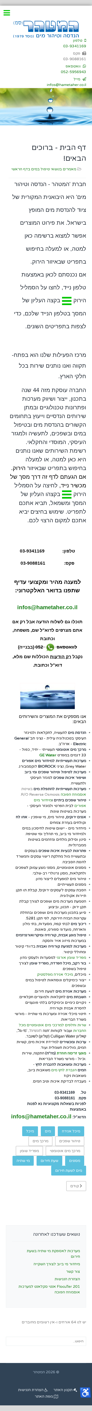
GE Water (47, 755)
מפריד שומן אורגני (71, 957)
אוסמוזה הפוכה (73, 794)
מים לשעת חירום (68, 1170)
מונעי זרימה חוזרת (71, 1053)
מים (48, 1131)
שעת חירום (49, 1160)
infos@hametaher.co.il (47, 607)
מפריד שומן (29, 1151)
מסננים (74, 1160)
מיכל (30, 1131)
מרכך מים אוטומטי (65, 1151)
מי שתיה (23, 1160)
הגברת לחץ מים (64, 1070)
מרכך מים (40, 1141)
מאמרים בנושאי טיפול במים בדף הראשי (43, 169)
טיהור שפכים (69, 1141)
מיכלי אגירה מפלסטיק (55, 974)
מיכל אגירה (71, 1131)
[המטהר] (46, 29)
